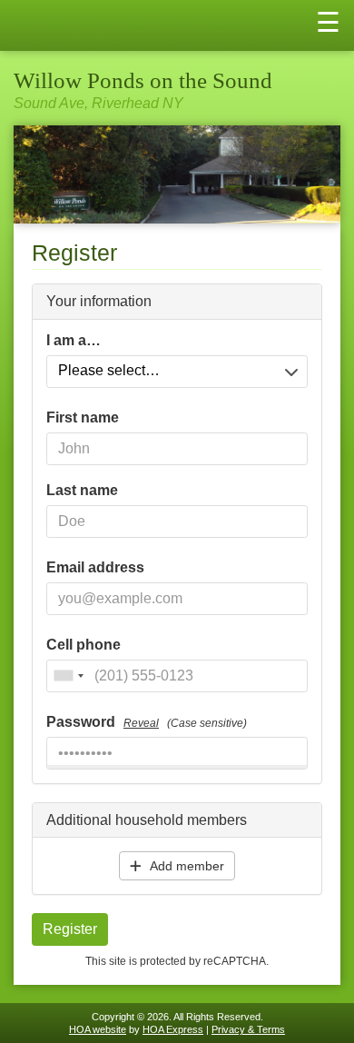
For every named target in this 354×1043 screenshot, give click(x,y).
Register (70, 929)
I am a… (73, 340)
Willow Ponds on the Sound (143, 80)
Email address (95, 568)
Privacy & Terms (248, 1029)
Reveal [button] (141, 723)
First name (82, 418)
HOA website (97, 1029)
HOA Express (173, 1029)
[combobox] (68, 676)
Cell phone (83, 645)
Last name (82, 490)
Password (146, 722)
